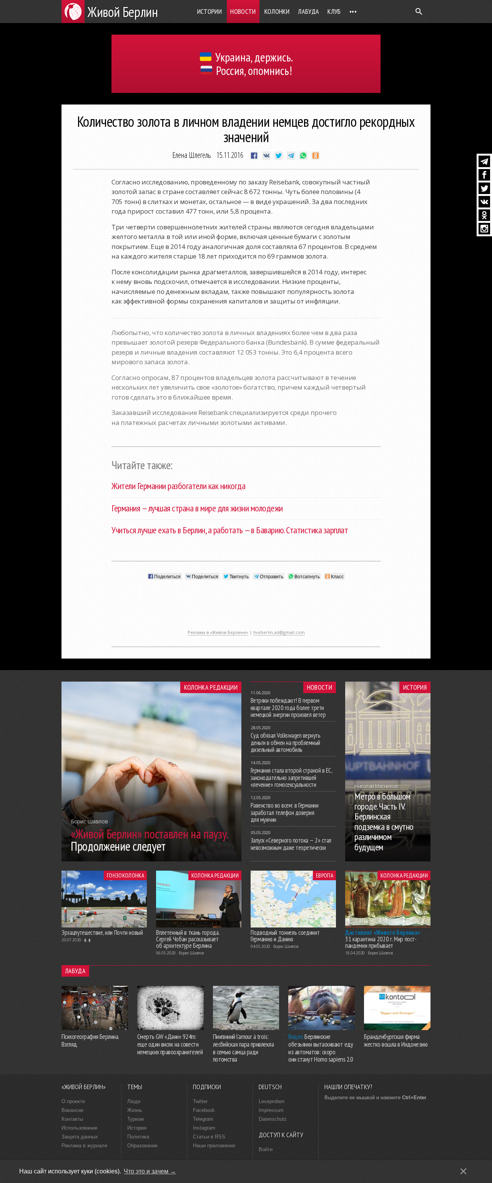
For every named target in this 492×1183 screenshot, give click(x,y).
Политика (138, 1137)
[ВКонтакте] (484, 201)
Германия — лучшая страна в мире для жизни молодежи (197, 508)
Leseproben (271, 1101)
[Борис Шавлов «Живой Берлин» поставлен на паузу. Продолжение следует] (151, 859)
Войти (266, 1149)
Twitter (200, 1101)
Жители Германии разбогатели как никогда (178, 486)
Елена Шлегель (191, 155)
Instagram (204, 1128)
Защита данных (80, 1137)
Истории (209, 11)
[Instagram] (484, 228)
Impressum (271, 1110)
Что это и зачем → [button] (150, 1171)
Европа (324, 875)
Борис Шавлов (191, 953)
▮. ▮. (88, 939)
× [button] (463, 1171)
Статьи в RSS (209, 1137)
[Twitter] (484, 188)
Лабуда (308, 11)
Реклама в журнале (84, 1145)
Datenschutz (273, 1119)
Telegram (203, 1119)
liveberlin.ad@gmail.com (279, 632)
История (415, 687)
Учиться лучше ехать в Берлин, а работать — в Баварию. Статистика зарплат (229, 530)
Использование (79, 1128)
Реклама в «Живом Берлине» (218, 632)
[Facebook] (484, 175)
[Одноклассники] (484, 215)
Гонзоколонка (125, 875)
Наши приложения (214, 1145)
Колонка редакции (211, 687)
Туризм (135, 1119)
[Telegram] (484, 161)
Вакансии (72, 1110)
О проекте (73, 1101)
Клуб (334, 11)
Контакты (72, 1119)
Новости (243, 11)
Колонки (277, 11)
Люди (133, 1101)
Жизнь (134, 1110)
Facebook (204, 1110)
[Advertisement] (246, 608)
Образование (142, 1145)
